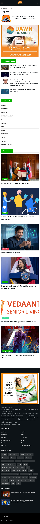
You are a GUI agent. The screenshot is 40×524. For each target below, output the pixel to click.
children (28, 457)
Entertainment (7, 116)
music (4, 477)
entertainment (6, 467)
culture (32, 461)
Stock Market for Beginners (10, 252)
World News (5, 483)
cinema (4, 461)
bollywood (5, 457)
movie (35, 474)
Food (3, 119)
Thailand (4, 480)
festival (22, 467)
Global (3, 123)
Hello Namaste (9, 520)
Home (3, 8)
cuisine (11, 461)
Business (4, 109)
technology (33, 477)
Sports (3, 137)
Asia (9, 454)
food (18, 470)
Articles (4, 105)
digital (19, 464)
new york (11, 477)
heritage (15, 474)
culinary (18, 461)
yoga (13, 483)
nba (11, 8)
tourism (19, 480)
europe (15, 467)
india (22, 474)
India (3, 130)
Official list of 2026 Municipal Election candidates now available (22, 501)
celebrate (20, 457)
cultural (25, 461)
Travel (3, 141)
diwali (25, 464)
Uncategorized (6, 145)
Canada (4, 112)
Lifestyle (4, 134)
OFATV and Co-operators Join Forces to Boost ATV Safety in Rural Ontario (23, 66)
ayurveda (30, 454)
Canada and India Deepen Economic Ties (15, 183)
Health (3, 127)
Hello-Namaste (6, 474)
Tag (7, 8)
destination (11, 464)
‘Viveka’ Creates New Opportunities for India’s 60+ (18, 322)
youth (18, 483)
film (28, 467)
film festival (5, 470)
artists (4, 454)
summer (24, 477)
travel (26, 480)
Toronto (12, 480)
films (13, 470)
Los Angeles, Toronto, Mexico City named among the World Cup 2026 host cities (24, 73)
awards (23, 454)
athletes (15, 454)
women (32, 480)
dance (4, 464)
